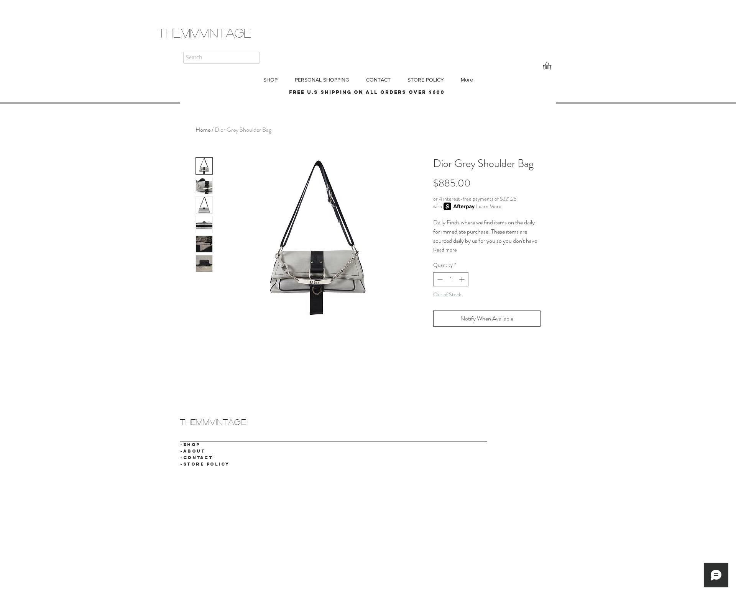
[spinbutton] (451, 279)
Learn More (488, 206)
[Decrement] (439, 279)
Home (203, 129)
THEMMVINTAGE (204, 32)
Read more (445, 249)
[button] (552, 66)
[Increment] (462, 279)
